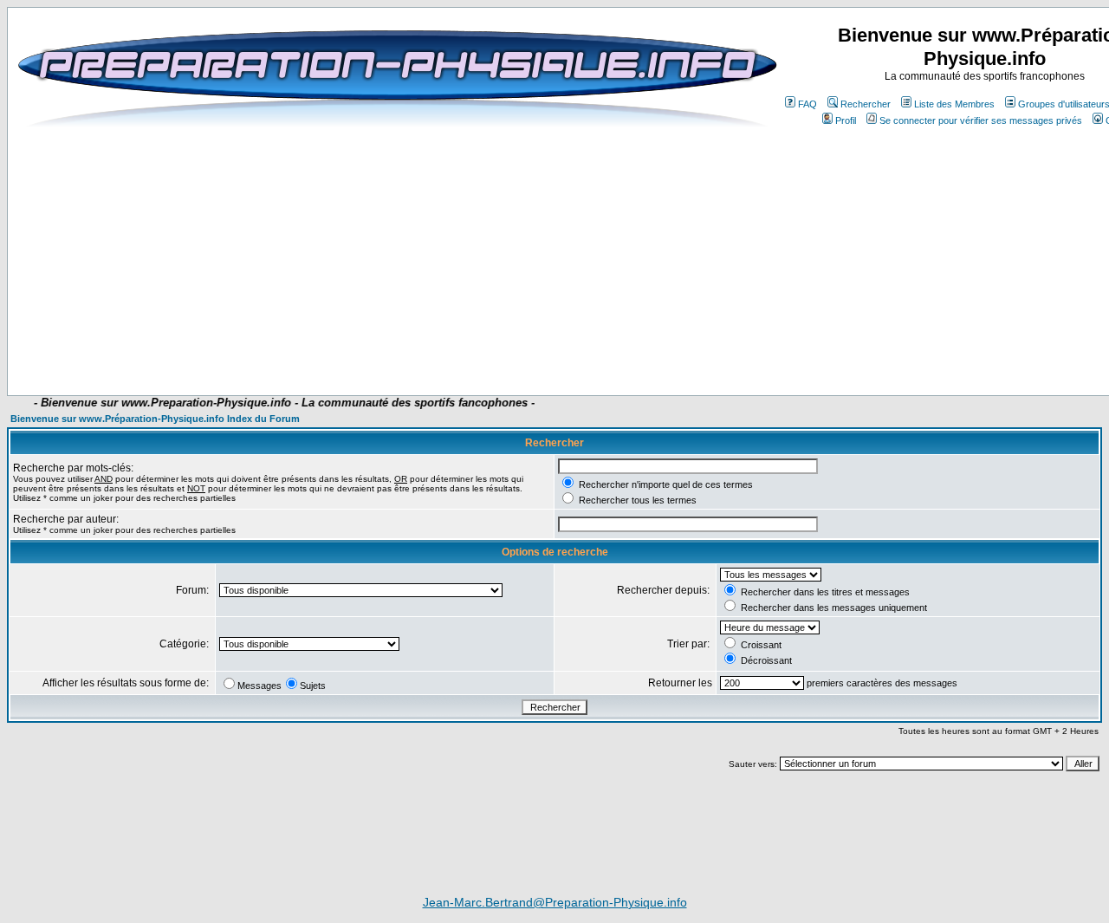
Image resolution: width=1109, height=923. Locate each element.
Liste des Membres (954, 104)
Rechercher (865, 104)
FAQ (807, 104)
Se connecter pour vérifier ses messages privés (980, 120)
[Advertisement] (443, 344)
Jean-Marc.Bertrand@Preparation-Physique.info (555, 902)
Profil (845, 120)
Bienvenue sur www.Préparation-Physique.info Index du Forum (155, 418)
